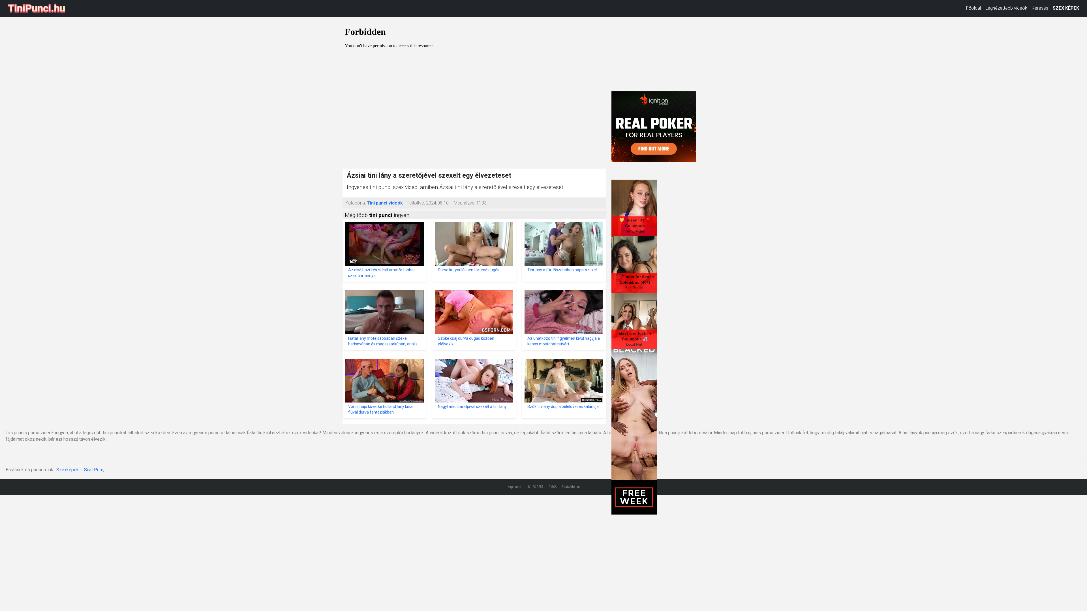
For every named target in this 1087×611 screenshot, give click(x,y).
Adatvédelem (571, 487)
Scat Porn (93, 469)
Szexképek (67, 469)
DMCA (553, 487)
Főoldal (973, 8)
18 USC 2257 (535, 487)
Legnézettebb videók (1006, 8)
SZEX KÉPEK (1066, 8)
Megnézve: (464, 203)
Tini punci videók (385, 203)
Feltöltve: (416, 203)
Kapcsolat (514, 487)
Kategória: (355, 203)
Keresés (1040, 8)
